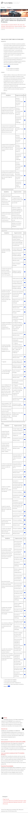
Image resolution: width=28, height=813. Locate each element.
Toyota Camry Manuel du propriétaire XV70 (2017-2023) (14, 800)
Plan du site (5, 803)
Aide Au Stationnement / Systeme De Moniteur (14, 26)
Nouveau (3, 7)
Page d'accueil (6, 799)
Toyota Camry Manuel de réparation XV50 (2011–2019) (10, 24)
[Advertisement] (13, 34)
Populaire (9, 7)
